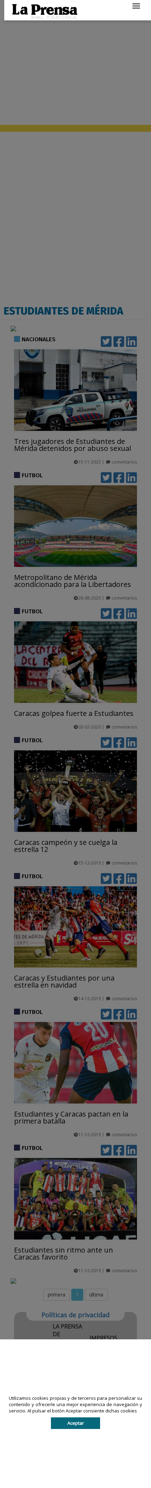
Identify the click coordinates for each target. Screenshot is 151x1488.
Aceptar (75, 1423)
